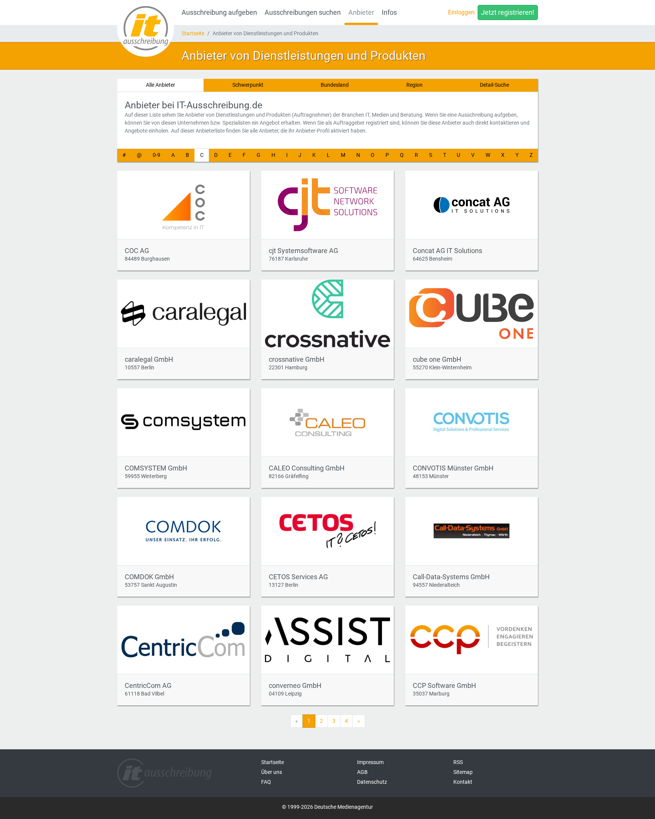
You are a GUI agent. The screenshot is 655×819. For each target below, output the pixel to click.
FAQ (266, 782)
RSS (458, 762)
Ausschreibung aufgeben (219, 12)
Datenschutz (372, 782)
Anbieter (361, 12)
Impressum (370, 762)
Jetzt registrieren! (507, 12)
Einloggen (461, 12)
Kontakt (462, 782)
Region (414, 85)
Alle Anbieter (160, 85)
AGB (362, 772)
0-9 (156, 155)
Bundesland (335, 85)
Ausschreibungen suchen (303, 12)
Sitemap (463, 772)
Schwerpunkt (247, 85)
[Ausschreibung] (145, 28)
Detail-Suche (494, 85)
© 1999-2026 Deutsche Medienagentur (327, 807)
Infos (389, 12)
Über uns (271, 772)
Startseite (193, 33)
